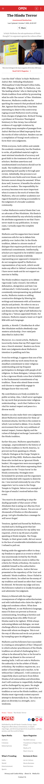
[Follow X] (33, 719)
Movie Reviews (28, 763)
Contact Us (22, 777)
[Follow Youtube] (36, 719)
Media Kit (36, 773)
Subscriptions (7, 746)
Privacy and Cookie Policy (14, 773)
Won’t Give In (28, 751)
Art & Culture (28, 760)
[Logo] (22, 8)
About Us (27, 773)
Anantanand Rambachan (22, 20)
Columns (5, 743)
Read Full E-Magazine (20, 71)
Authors (4, 740)
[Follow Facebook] (29, 719)
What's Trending (9, 756)
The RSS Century (29, 740)
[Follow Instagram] (40, 719)
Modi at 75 (27, 748)
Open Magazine (30, 735)
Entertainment (7, 766)
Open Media (7, 735)
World (4, 763)
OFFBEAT (36, 8)
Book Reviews (28, 766)
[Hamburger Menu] (3, 8)
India (4, 760)
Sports (4, 769)
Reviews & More (30, 756)
